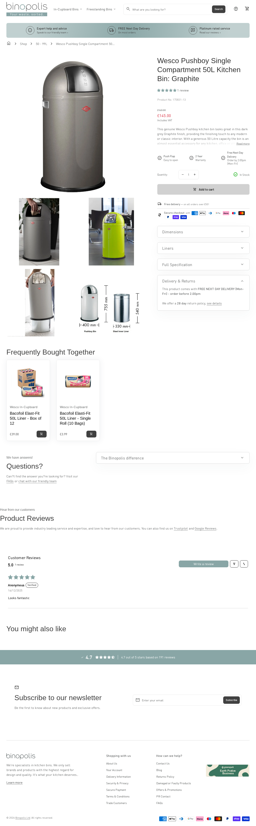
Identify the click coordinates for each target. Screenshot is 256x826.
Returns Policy (165, 776)
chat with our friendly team (37, 481)
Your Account (114, 770)
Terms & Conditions (118, 796)
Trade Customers (116, 803)
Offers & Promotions (169, 789)
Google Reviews (205, 528)
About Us (111, 763)
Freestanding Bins (101, 9)
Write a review (204, 564)
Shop (23, 44)
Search (219, 9)
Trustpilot (181, 528)
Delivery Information (118, 776)
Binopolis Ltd (22, 817)
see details (214, 303)
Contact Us (163, 763)
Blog (159, 770)
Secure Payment (116, 789)
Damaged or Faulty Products (173, 783)
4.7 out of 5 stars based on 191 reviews (148, 657)
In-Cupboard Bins (68, 9)
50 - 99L (41, 44)
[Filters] (234, 564)
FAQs (10, 481)
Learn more (14, 782)
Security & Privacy (117, 783)
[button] (167, 90)
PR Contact (163, 796)
